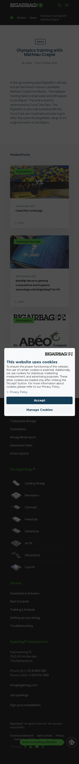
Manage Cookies (39, 410)
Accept (39, 400)
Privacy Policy (19, 392)
